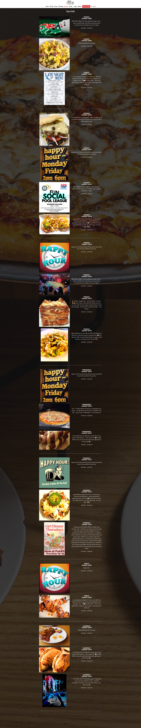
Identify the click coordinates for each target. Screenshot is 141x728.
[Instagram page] (93, 6)
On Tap (51, 6)
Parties (79, 6)
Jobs (76, 6)
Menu (47, 6)
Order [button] (71, 6)
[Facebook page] (91, 6)
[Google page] (95, 6)
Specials (66, 6)
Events (56, 6)
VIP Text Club (86, 6)
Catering (61, 6)
